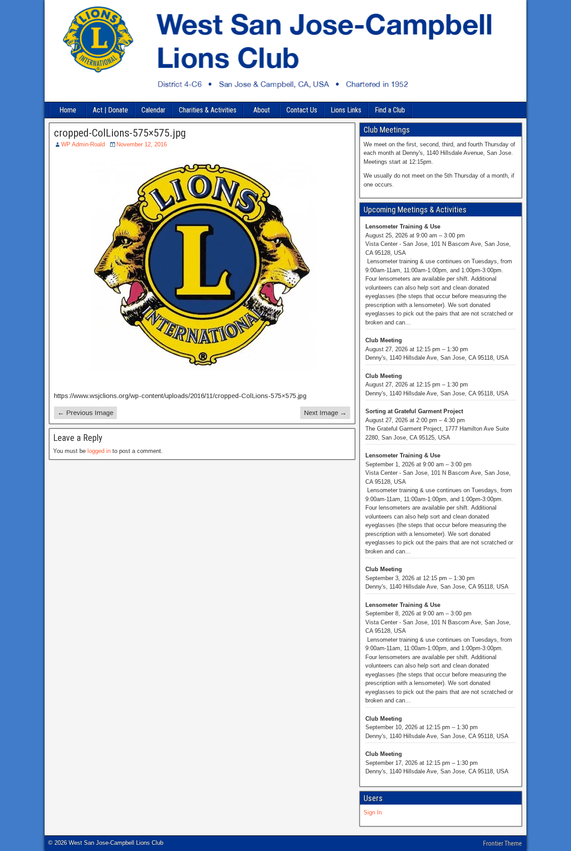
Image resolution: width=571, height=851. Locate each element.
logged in (99, 451)
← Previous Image (85, 412)
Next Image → (325, 412)
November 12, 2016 (141, 144)
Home (67, 110)
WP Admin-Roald (83, 144)
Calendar (153, 110)
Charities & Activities (207, 110)
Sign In (373, 812)
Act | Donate (110, 110)
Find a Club (390, 110)
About (261, 110)
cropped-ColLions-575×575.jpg (120, 133)
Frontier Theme (502, 843)
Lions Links (346, 110)
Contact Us (301, 110)
